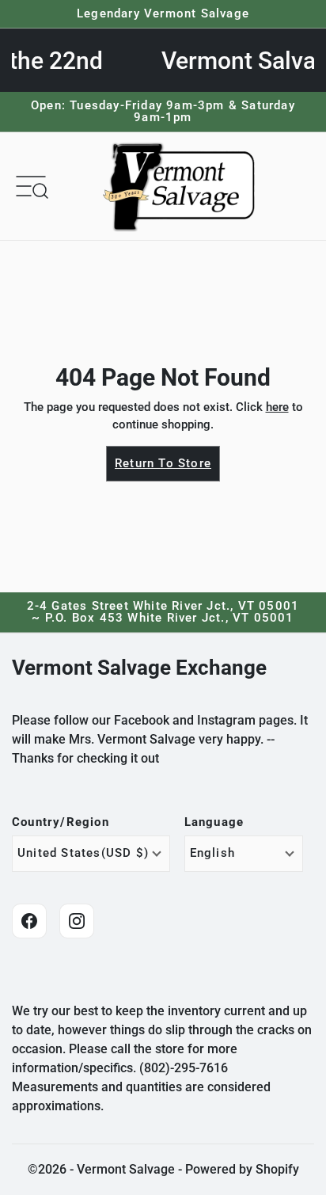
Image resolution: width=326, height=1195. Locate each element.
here (277, 407)
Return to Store (163, 463)
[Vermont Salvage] (182, 186)
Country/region (60, 822)
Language (214, 822)
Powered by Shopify (242, 1169)
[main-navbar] (31, 185)
